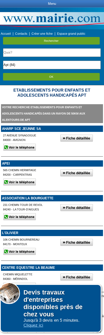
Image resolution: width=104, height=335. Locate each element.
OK (51, 76)
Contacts (21, 33)
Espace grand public (71, 33)
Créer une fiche (42, 33)
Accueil (6, 33)
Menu (52, 4)
